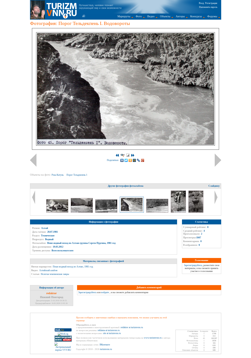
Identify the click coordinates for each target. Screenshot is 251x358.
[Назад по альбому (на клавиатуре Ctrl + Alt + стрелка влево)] (33, 160)
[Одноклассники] (130, 160)
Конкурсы (196, 16)
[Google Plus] (143, 160)
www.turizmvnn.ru (153, 337)
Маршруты (123, 16)
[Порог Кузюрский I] (82, 211)
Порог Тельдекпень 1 (77, 174)
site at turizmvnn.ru (112, 333)
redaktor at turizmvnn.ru (132, 327)
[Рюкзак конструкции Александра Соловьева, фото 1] (178, 211)
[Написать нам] (83, 16)
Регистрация (211, 3)
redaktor (51, 293)
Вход (201, 3)
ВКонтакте (105, 344)
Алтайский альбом (48, 270)
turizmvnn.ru (106, 349)
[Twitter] (126, 160)
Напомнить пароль (208, 7)
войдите (105, 292)
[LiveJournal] (138, 160)
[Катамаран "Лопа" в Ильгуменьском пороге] (57, 211)
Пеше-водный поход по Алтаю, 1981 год (73, 266)
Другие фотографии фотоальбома (125, 186)
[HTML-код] (123, 155)
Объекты (165, 16)
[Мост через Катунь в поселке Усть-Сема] (157, 211)
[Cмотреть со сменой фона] (127, 155)
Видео (151, 16)
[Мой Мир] (134, 160)
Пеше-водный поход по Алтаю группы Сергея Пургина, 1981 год (81, 243)
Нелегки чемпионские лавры (55, 274)
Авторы (180, 16)
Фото (139, 16)
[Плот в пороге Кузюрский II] (106, 211)
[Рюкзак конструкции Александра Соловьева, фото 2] (195, 211)
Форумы (212, 16)
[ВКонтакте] (122, 160)
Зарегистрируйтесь (193, 265)
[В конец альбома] (132, 155)
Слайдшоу (214, 186)
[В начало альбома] (117, 155)
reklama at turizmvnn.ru (109, 330)
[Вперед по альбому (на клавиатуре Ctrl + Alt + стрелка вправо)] (218, 160)
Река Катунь (58, 174)
